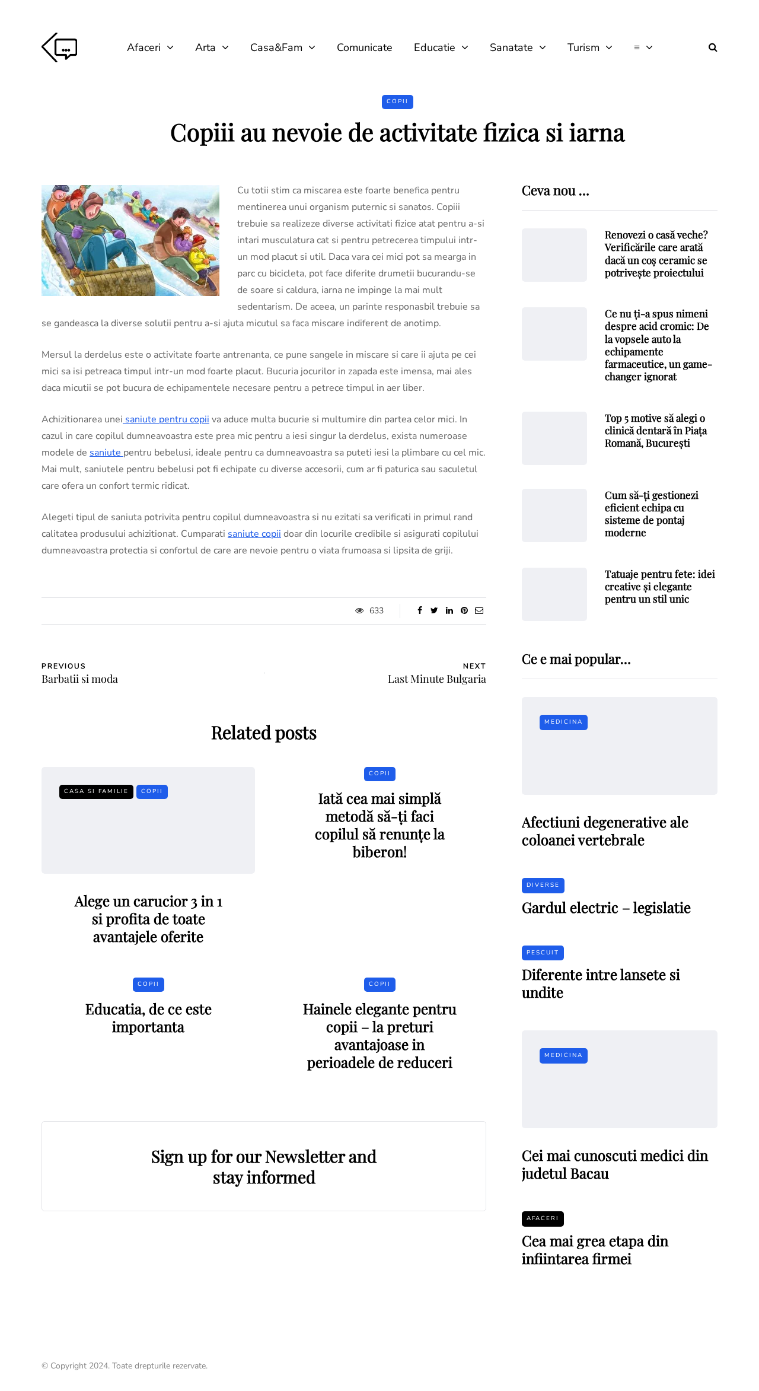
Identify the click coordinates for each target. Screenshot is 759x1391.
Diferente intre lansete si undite (601, 983)
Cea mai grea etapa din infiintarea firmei (595, 1249)
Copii (398, 101)
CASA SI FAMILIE (96, 791)
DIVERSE (543, 885)
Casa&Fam (276, 47)
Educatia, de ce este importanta (148, 1017)
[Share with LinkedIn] (449, 611)
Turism (583, 47)
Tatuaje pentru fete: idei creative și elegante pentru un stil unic (660, 586)
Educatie (434, 47)
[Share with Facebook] (419, 611)
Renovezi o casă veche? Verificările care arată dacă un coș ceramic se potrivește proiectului (656, 253)
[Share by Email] (478, 611)
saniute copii (254, 533)
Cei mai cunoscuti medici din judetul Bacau (615, 1163)
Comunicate (365, 47)
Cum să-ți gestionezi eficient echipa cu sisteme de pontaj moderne (652, 513)
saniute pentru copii (166, 419)
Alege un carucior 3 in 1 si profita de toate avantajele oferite (148, 918)
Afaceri (144, 47)
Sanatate (511, 47)
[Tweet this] (434, 611)
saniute (106, 452)
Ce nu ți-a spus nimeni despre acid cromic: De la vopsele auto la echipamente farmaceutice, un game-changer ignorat (658, 345)
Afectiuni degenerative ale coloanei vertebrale (605, 830)
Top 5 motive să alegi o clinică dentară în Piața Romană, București (656, 430)
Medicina (563, 722)
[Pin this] (464, 611)
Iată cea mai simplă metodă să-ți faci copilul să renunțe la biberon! (380, 824)
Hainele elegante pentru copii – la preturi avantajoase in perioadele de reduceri (380, 1035)
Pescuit (543, 952)
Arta (205, 47)
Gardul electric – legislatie (606, 906)
